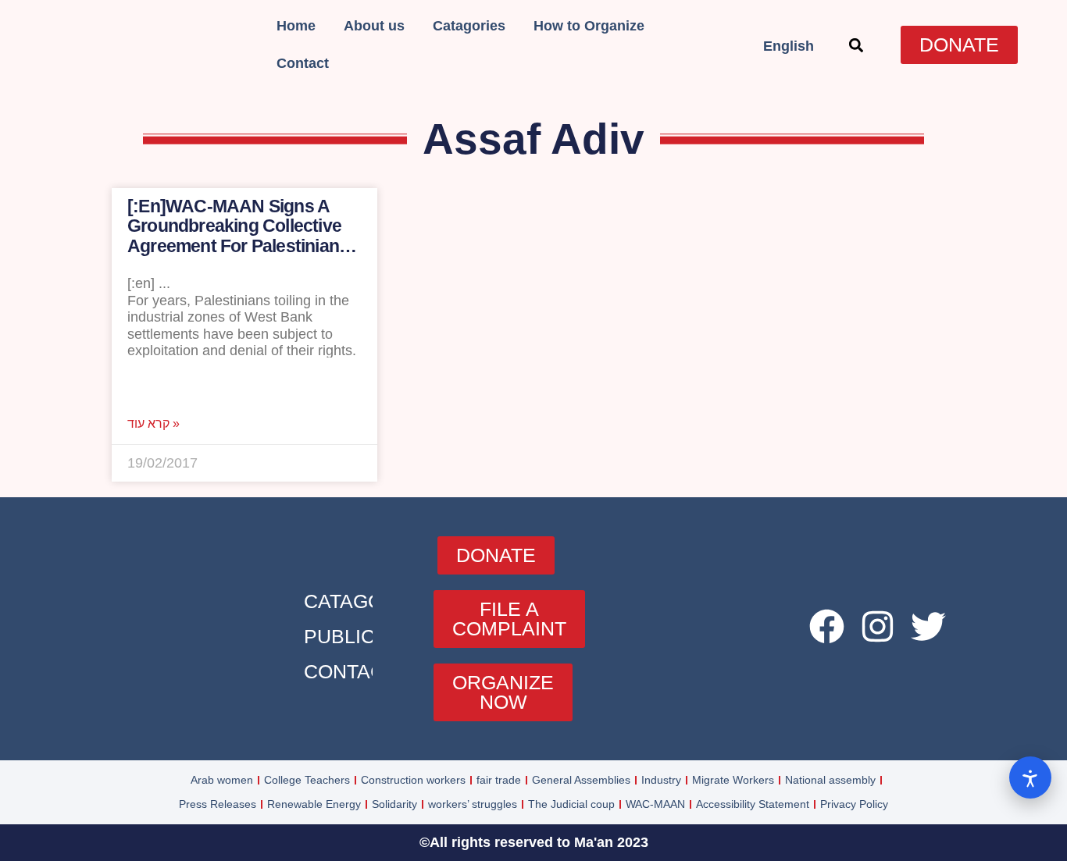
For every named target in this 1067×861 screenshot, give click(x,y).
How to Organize (589, 26)
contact (350, 671)
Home (296, 26)
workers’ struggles (472, 804)
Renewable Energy (314, 804)
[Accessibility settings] (1030, 777)
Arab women (222, 780)
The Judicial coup (571, 804)
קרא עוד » (153, 424)
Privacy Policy (854, 804)
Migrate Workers (733, 780)
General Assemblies (581, 780)
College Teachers (307, 780)
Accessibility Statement (752, 804)
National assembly (830, 780)
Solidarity (394, 804)
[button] (856, 45)
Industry (661, 780)
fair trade (498, 780)
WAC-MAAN (655, 804)
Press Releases (217, 804)
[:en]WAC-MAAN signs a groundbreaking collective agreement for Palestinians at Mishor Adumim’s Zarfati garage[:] (237, 245)
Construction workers (413, 780)
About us (374, 26)
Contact (303, 63)
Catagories (469, 26)
